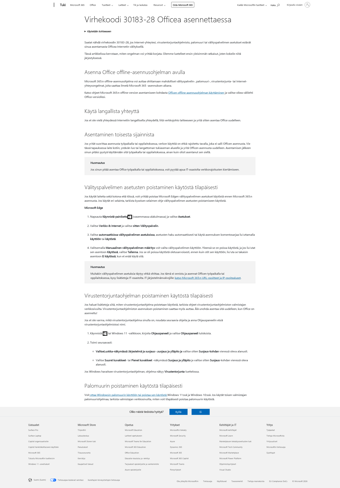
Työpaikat (271, 430)
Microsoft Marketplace (229, 452)
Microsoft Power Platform (230, 458)
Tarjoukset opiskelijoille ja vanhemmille (142, 464)
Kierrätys (81, 458)
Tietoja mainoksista (256, 481)
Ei (201, 412)
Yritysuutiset (272, 441)
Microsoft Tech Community (230, 447)
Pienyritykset (175, 469)
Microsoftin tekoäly (178, 430)
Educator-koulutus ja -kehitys (137, 458)
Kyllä (178, 412)
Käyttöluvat (222, 481)
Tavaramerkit (237, 481)
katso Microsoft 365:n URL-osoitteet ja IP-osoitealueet (208, 278)
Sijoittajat (271, 452)
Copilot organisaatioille (38, 441)
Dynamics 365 (176, 447)
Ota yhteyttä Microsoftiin (187, 481)
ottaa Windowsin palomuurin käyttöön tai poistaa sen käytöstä (128, 395)
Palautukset (83, 447)
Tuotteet (106, 4)
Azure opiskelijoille (133, 469)
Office (93, 4)
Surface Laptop (34, 435)
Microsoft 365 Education (135, 447)
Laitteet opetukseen (133, 435)
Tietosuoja (207, 481)
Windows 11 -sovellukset (39, 464)
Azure (172, 441)
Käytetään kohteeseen (99, 31)
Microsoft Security (178, 435)
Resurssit (158, 4)
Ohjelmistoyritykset (227, 464)
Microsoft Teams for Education (138, 441)
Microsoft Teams (177, 464)
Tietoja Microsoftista (275, 435)
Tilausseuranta (84, 452)
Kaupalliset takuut (85, 464)
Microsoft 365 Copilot (179, 458)
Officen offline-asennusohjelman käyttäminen (196, 92)
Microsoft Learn (226, 435)
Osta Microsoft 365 (183, 4)
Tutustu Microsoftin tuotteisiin (41, 458)
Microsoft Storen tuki (87, 441)
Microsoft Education (133, 430)
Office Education (132, 452)
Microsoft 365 (77, 4)
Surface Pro (33, 430)
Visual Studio (225, 469)
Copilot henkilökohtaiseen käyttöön (43, 447)
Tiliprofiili (82, 430)
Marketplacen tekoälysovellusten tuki (235, 441)
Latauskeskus (83, 435)
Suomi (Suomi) (40, 479)
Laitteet (122, 4)
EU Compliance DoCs (278, 481)
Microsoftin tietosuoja (276, 447)
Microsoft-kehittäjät (228, 430)
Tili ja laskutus (140, 4)
